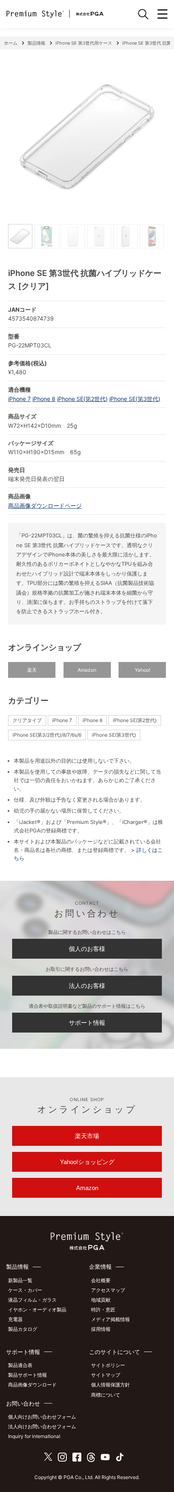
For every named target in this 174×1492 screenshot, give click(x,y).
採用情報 (100, 1329)
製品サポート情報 (27, 1375)
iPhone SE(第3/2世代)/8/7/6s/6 (47, 735)
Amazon (87, 670)
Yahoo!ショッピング (87, 1161)
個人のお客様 (87, 949)
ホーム (10, 43)
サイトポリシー (108, 1365)
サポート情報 (87, 1022)
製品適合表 (20, 1365)
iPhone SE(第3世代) (134, 398)
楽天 (32, 670)
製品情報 (36, 43)
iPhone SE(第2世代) (82, 398)
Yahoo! (142, 670)
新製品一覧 (20, 1280)
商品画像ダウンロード (32, 1385)
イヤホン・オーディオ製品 (37, 1310)
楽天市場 (87, 1135)
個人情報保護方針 (110, 1385)
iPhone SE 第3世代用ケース (83, 43)
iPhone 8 (43, 398)
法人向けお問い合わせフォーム (42, 1426)
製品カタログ (22, 1329)
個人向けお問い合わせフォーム (42, 1417)
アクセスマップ (108, 1290)
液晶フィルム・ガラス (32, 1300)
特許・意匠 (103, 1310)
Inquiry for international (34, 1436)
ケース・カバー (25, 1290)
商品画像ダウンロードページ (45, 505)
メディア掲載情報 (110, 1319)
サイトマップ (105, 1375)
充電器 (15, 1319)
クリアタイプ (27, 720)
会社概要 (100, 1280)
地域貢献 (100, 1300)
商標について (105, 1395)
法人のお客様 (87, 986)
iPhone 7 (19, 398)
